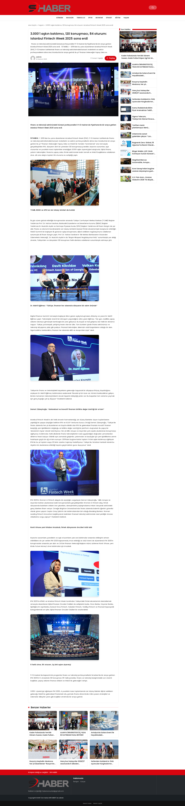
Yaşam (126, 18)
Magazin (69, 18)
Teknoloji (81, 18)
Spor (90, 18)
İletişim (76, 781)
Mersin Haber (87, 803)
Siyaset (109, 18)
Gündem (59, 18)
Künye (83, 781)
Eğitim (117, 18)
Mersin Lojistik (97, 803)
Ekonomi (99, 18)
